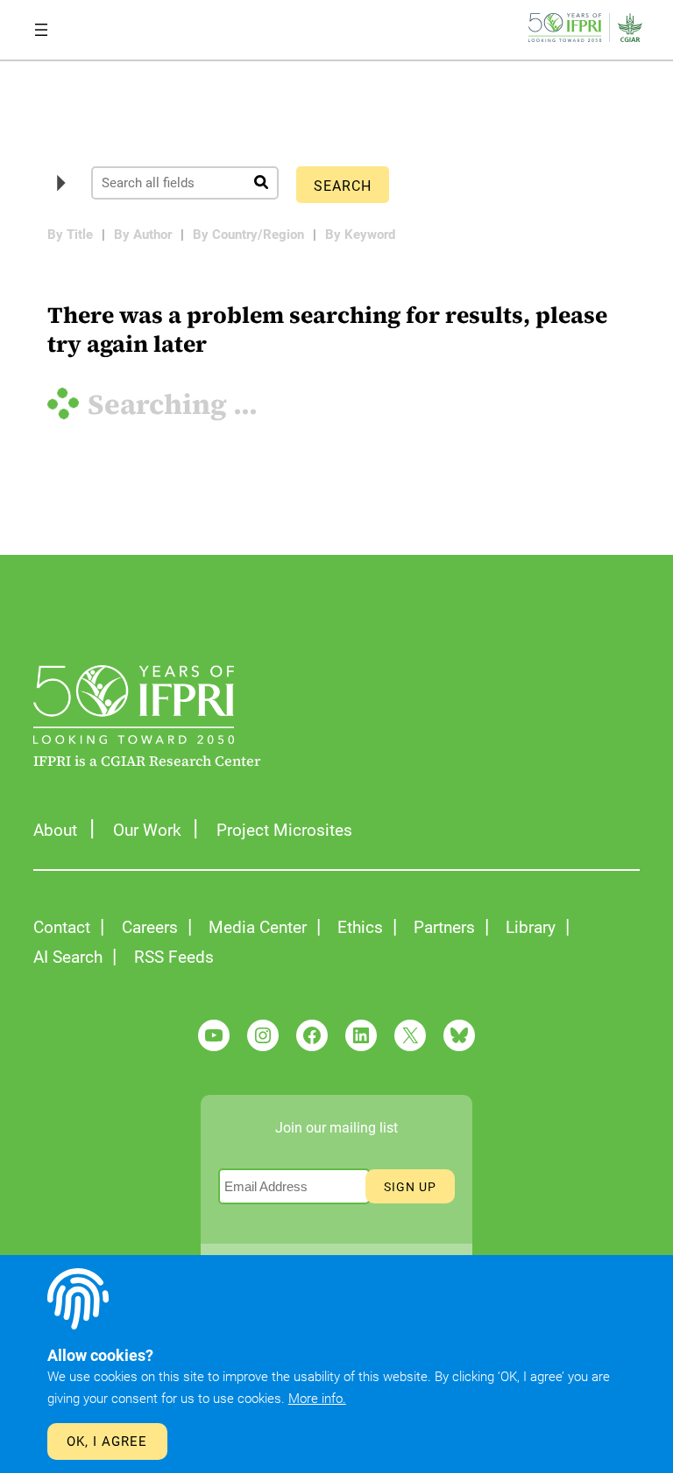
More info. (317, 1398)
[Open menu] (41, 29)
